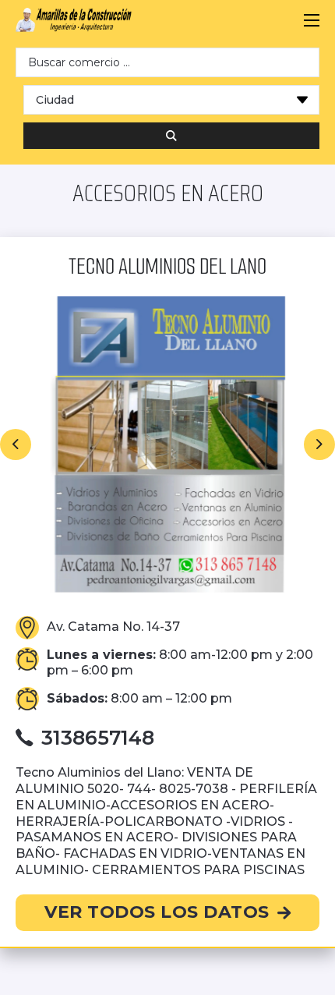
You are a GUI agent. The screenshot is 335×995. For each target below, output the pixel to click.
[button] (15, 444)
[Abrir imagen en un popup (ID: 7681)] (167, 444)
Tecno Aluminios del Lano (167, 266)
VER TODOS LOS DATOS (157, 911)
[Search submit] (171, 135)
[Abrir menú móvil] (311, 20)
